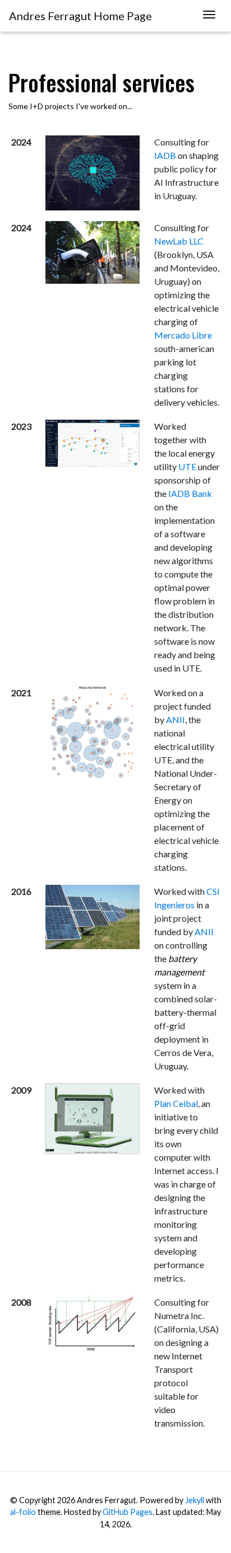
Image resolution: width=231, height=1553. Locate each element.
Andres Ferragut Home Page (80, 15)
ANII (175, 719)
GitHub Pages (128, 1512)
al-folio (23, 1512)
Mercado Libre (183, 335)
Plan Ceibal (176, 1103)
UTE (187, 466)
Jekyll (194, 1500)
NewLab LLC (179, 241)
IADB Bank (190, 493)
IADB (165, 155)
